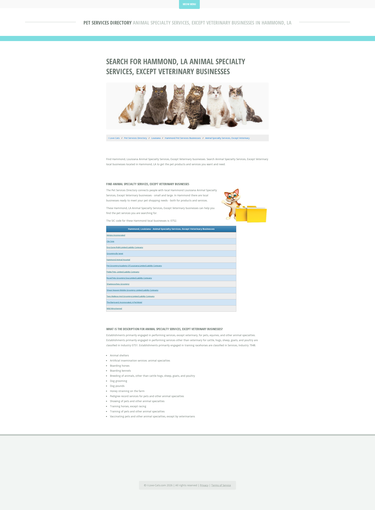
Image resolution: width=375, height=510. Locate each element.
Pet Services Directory (107, 22)
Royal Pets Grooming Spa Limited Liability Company (129, 278)
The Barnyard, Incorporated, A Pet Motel (124, 302)
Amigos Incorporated (116, 235)
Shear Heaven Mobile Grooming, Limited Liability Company (132, 290)
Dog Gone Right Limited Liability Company (125, 247)
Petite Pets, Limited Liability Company (123, 271)
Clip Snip (110, 241)
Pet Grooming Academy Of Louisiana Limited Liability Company (134, 265)
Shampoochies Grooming (118, 284)
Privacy (204, 485)
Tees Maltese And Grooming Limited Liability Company (131, 296)
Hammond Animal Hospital (118, 259)
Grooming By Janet (115, 253)
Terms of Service (221, 485)
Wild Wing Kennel (114, 308)
